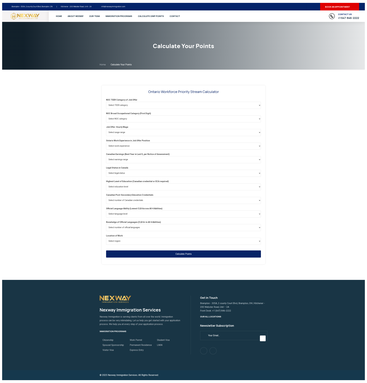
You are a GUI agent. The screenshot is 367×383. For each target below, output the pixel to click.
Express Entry (137, 350)
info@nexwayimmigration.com (113, 6)
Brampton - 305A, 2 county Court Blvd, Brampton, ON (32, 6)
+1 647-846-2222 (348, 18)
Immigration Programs (119, 16)
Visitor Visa (108, 350)
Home (59, 16)
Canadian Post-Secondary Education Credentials (129, 195)
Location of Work (114, 235)
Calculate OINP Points (151, 16)
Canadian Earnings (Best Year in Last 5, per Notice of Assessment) (138, 154)
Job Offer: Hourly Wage (117, 127)
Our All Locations (211, 316)
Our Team (94, 16)
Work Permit (136, 340)
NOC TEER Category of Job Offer (121, 99)
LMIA (159, 345)
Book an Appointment (337, 6)
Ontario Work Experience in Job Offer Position (128, 140)
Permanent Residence (141, 345)
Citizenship (108, 340)
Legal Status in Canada (117, 167)
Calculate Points (183, 254)
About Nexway (75, 16)
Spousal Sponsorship (113, 345)
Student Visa (163, 340)
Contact (175, 16)
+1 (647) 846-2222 (221, 310)
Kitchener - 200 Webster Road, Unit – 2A (76, 6)
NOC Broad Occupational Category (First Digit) (128, 113)
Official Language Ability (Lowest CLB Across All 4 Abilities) (134, 208)
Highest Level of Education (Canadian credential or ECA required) (137, 181)
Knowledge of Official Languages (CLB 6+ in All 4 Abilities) (133, 222)
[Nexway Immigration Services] (25, 16)
